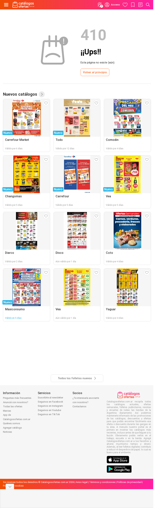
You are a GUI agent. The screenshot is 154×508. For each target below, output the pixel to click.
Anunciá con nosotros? (15, 402)
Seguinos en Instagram (50, 405)
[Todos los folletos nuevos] (42, 94)
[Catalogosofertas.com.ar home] (23, 4)
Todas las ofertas (12, 406)
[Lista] (140, 5)
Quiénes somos (11, 423)
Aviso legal (82, 482)
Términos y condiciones (102, 482)
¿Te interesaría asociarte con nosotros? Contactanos (85, 402)
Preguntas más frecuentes (17, 398)
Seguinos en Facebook (50, 401)
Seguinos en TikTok (49, 414)
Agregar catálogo (12, 427)
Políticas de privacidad (129, 482)
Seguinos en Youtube (49, 410)
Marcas (7, 410)
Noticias (7, 431)
